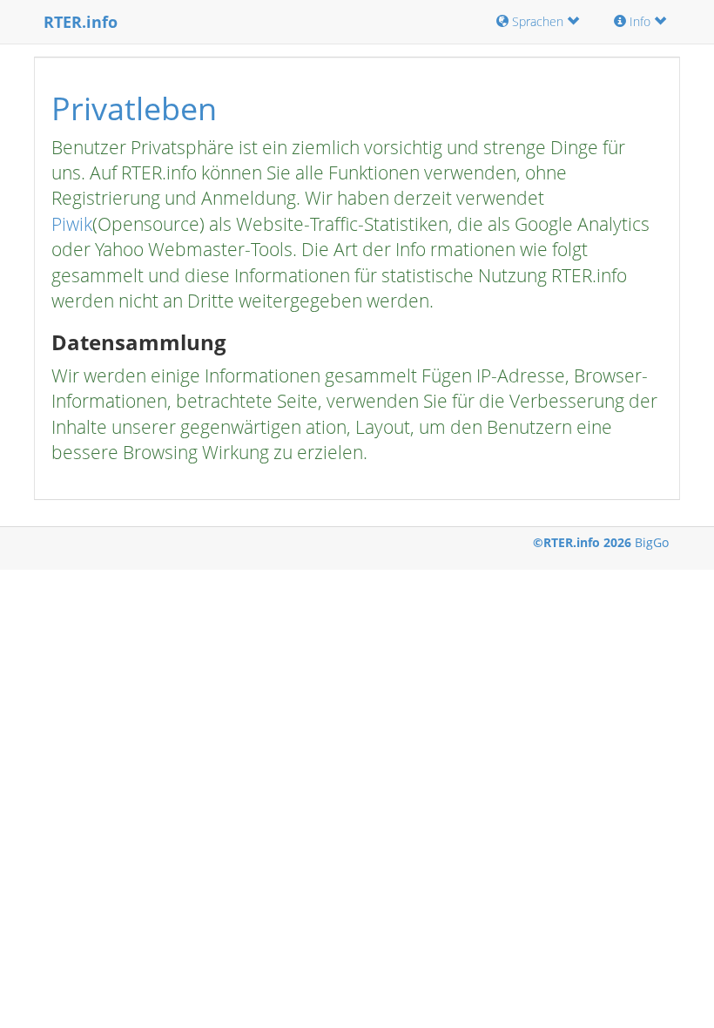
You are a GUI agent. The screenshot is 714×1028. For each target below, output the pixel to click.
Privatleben (134, 108)
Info (640, 21)
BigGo (652, 542)
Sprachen (538, 21)
